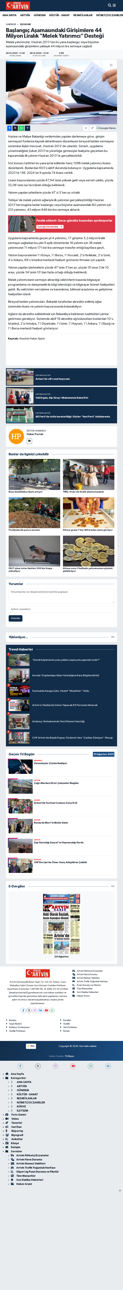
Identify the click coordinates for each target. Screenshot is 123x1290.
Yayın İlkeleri (15, 1024)
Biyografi (17, 1135)
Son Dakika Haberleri (87, 992)
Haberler (11, 24)
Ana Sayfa (17, 1074)
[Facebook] (23, 1010)
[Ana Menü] (114, 5)
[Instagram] (34, 1010)
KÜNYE (21, 1106)
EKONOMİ (25, 24)
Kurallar (67, 1020)
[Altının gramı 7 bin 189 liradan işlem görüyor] (89, 512)
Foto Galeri (18, 1114)
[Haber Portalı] (16, 436)
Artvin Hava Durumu (87, 974)
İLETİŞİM (22, 1110)
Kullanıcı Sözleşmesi (19, 1027)
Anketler (17, 1139)
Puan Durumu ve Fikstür (89, 985)
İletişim (12, 1020)
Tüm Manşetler (85, 988)
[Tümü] (112, 637)
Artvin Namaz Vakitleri (88, 978)
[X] (29, 1010)
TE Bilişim (69, 1056)
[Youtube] (46, 1010)
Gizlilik (66, 1024)
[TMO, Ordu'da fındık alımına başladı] (89, 474)
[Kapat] (121, 1191)
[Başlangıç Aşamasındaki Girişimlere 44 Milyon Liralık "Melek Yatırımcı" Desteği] (61, 91)
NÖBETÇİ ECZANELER (30, 1102)
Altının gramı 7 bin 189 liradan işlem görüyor (88, 530)
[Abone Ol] (106, 128)
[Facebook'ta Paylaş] (9, 128)
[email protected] (18, 992)
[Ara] (109, 5)
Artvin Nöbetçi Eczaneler (90, 971)
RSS (32, 1046)
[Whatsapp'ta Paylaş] (21, 128)
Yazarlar (16, 1122)
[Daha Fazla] (27, 128)
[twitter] (38, 1066)
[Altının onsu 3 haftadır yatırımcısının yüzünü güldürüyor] (89, 551)
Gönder (15, 618)
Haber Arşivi (83, 996)
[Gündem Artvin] (18, 6)
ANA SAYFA (9, 15)
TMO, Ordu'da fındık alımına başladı (83, 492)
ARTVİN (25, 15)
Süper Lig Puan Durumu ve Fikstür (37, 1171)
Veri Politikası (70, 1027)
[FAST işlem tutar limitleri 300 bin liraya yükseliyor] (34, 551)
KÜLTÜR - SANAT (59, 15)
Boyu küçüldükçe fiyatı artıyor (26, 492)
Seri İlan (16, 1127)
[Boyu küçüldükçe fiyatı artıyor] (34, 474)
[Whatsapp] (52, 1010)
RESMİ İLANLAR (82, 15)
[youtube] (73, 1066)
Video (15, 1118)
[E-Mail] (29, 441)
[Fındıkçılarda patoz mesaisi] (34, 512)
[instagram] (55, 1066)
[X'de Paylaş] (15, 128)
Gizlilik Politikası (17, 1031)
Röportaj (17, 1131)
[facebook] (20, 1066)
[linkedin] (108, 1066)
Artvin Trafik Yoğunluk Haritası (92, 981)
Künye (66, 1031)
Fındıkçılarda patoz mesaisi (24, 530)
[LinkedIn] (40, 1010)
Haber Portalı (35, 434)
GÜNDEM (39, 15)
